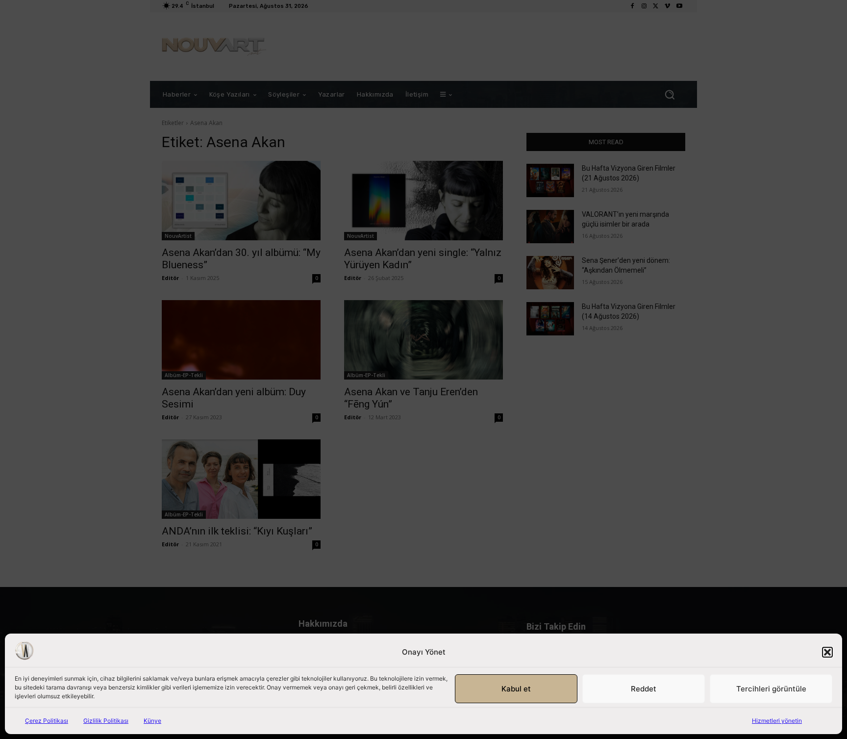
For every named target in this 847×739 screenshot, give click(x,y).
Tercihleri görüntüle (771, 688)
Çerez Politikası (46, 720)
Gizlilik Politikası (105, 720)
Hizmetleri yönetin (777, 720)
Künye (152, 720)
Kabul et (516, 688)
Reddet (643, 688)
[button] (827, 652)
